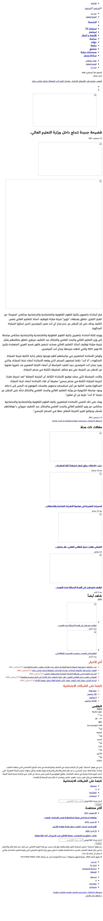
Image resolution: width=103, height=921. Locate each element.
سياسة (93, 38)
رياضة (94, 45)
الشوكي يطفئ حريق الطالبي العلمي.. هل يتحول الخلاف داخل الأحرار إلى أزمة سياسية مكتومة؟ (59, 677)
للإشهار (93, 872)
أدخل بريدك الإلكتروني (93, 801)
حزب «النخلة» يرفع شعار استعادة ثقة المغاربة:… (78, 465)
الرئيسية (92, 22)
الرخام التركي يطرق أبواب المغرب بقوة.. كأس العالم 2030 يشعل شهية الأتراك (66, 680)
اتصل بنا (93, 865)
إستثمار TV (91, 28)
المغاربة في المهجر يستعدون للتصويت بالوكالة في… (76, 653)
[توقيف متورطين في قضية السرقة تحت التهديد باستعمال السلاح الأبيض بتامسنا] (76, 582)
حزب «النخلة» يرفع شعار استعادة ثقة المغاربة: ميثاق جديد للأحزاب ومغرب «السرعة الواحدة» (60, 667)
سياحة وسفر (90, 55)
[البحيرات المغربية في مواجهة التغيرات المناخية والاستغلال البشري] (76, 501)
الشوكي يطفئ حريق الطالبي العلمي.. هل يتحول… (78, 547)
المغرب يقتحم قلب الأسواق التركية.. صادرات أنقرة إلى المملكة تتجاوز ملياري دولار (64, 670)
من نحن (94, 862)
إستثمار (93, 32)
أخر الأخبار (92, 25)
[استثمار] (93, 8)
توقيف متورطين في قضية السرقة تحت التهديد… (79, 587)
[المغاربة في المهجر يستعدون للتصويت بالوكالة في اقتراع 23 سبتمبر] (82, 650)
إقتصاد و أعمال (89, 35)
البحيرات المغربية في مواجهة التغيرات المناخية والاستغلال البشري (73, 81)
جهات (94, 42)
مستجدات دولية (89, 52)
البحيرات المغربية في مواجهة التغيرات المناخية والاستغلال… (73, 506)
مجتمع (93, 48)
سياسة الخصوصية (89, 868)
